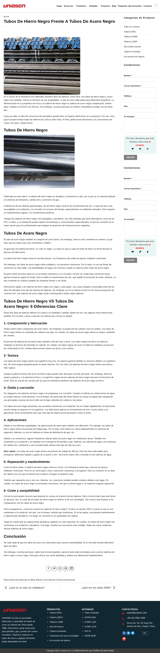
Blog (114, 6)
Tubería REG (130, 32)
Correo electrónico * (133, 86)
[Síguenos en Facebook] (124, 633)
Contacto (148, 6)
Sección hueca (56, 626)
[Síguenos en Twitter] (128, 633)
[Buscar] (156, 6)
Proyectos (105, 6)
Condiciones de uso (82, 650)
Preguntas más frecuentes (130, 6)
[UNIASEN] (14, 6)
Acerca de (68, 6)
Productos (81, 6)
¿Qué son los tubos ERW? (96, 587)
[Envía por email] (60, 568)
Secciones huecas (132, 46)
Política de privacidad (104, 650)
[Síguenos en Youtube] (124, 639)
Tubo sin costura (131, 27)
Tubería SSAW (131, 36)
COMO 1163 (90, 622)
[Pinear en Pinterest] (65, 568)
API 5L (88, 631)
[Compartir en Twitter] (54, 568)
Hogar (59, 6)
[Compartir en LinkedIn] (71, 568)
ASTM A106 (90, 617)
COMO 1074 (90, 626)
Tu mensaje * (129, 116)
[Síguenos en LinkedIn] (133, 633)
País (126, 106)
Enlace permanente (66, 580)
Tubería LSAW (130, 41)
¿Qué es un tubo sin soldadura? (26, 587)
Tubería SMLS (56, 617)
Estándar (93, 6)
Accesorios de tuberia (134, 56)
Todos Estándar (92, 613)
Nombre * (128, 75)
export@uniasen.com (137, 613)
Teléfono (127, 96)
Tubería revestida (132, 51)
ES (145, 633)
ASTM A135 (90, 636)
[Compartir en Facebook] (48, 568)
